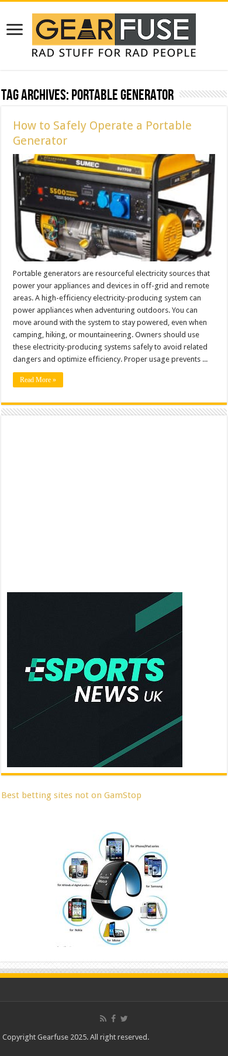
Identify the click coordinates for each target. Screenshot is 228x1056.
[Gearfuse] (114, 34)
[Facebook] (113, 1019)
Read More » (38, 380)
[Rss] (103, 1019)
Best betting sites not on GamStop (71, 795)
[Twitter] (124, 1019)
